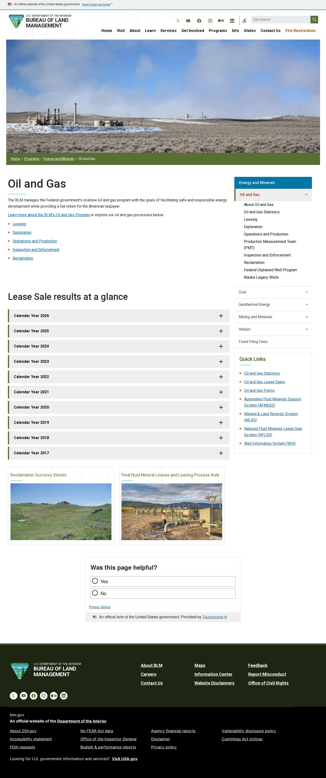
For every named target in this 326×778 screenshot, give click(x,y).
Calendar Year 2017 (31, 453)
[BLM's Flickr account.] (221, 17)
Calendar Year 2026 (31, 315)
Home (106, 30)
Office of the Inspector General (108, 739)
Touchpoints (212, 616)
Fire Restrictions (300, 30)
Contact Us (271, 30)
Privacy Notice (99, 606)
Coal (242, 292)
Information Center (213, 674)
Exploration (22, 232)
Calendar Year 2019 (31, 422)
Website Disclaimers (214, 683)
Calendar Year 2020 (31, 407)
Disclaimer (160, 739)
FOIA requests (22, 747)
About (135, 30)
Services (168, 30)
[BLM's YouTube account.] (188, 20)
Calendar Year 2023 (31, 361)
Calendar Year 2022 (31, 376)
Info (235, 30)
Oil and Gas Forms (259, 390)
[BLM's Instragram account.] (210, 20)
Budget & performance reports (108, 747)
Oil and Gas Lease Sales (264, 382)
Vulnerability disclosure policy (249, 730)
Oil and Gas (250, 194)
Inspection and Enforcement (36, 249)
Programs (218, 30)
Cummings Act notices (242, 739)
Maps (200, 665)
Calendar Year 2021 (31, 392)
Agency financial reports (173, 730)
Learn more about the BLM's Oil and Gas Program (49, 215)
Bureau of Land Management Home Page (45, 21)
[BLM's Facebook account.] (199, 20)
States (250, 30)
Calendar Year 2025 (31, 331)
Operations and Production (35, 241)
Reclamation (23, 258)
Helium (244, 329)
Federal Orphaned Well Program (270, 270)
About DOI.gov (23, 730)
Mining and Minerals (255, 317)
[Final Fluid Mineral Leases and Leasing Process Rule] (171, 511)
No (103, 593)
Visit (121, 30)
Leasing (19, 224)
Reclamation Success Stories (39, 474)
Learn (150, 30)
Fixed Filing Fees (253, 341)
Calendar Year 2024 (31, 346)
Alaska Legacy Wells (261, 277)
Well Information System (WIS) (270, 443)
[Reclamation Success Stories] (61, 511)
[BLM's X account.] (177, 17)
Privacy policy (164, 747)
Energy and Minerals (59, 159)
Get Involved (192, 30)
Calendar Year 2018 (31, 437)
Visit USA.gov (124, 758)
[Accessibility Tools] (244, 20)
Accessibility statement (31, 739)
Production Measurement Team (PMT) (270, 244)
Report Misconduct (267, 674)
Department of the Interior (82, 721)
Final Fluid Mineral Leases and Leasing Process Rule (170, 474)
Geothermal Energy (254, 304)
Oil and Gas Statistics (262, 212)
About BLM (152, 665)
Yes (104, 581)
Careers (148, 674)
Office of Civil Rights (268, 683)
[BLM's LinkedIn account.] (232, 20)
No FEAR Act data (96, 730)
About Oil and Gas (258, 204)
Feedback (258, 665)
